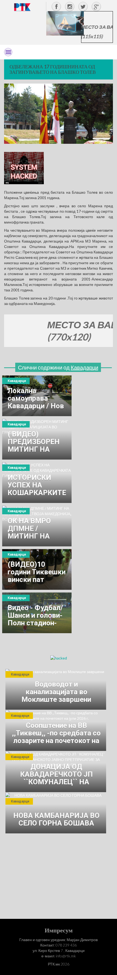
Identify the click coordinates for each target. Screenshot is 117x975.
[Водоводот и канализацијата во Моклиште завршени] (55, 689)
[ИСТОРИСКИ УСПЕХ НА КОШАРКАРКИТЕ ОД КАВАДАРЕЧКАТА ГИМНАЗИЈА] (37, 482)
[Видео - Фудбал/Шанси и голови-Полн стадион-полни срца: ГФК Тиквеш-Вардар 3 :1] (37, 612)
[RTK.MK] (22, 7)
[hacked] (58, 657)
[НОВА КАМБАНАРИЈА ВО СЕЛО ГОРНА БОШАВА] (55, 813)
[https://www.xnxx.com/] (65, 23)
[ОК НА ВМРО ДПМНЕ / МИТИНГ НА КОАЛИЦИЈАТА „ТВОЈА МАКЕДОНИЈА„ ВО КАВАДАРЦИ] (37, 526)
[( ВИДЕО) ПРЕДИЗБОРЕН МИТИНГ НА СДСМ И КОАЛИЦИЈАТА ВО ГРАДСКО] (37, 439)
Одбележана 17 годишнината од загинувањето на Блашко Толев (53, 69)
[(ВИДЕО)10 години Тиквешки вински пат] (37, 569)
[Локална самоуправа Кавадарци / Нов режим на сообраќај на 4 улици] (37, 395)
